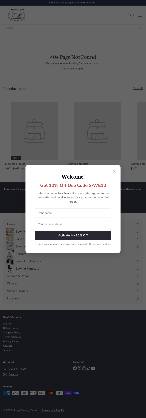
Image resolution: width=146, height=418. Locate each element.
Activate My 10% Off (73, 235)
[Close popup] (114, 171)
